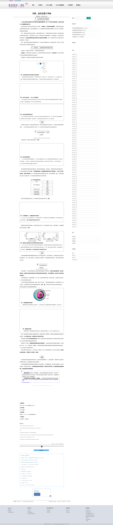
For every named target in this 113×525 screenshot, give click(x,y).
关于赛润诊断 (29, 512)
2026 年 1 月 (74, 69)
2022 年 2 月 (74, 172)
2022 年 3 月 (74, 170)
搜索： (73, 18)
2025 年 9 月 (74, 78)
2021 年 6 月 (74, 189)
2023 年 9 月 (74, 130)
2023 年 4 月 (74, 141)
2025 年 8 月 (74, 80)
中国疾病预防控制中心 (90, 513)
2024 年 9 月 (74, 104)
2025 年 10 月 (74, 76)
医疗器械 (48, 510)
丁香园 (87, 520)
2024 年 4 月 (74, 115)
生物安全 (48, 512)
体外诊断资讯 (88, 519)
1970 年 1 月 (74, 226)
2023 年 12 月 (74, 124)
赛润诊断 (9, 510)
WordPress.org (74, 259)
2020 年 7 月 (74, 213)
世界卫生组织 (88, 512)
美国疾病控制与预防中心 (90, 516)
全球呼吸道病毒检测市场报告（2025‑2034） (80, 28)
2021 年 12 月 (74, 176)
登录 (73, 253)
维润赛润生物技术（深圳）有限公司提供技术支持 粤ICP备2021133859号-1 (56, 524)
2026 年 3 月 (74, 65)
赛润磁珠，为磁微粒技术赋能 (25, 455)
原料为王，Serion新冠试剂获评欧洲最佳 (25, 501)
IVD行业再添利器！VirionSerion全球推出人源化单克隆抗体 (30, 464)
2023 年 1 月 (74, 148)
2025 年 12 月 (74, 71)
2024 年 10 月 (74, 102)
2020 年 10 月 (74, 207)
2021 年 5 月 (74, 191)
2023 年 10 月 (74, 128)
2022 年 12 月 (74, 150)
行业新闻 (73, 243)
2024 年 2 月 (74, 119)
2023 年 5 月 (74, 139)
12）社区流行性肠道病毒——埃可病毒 (26, 480)
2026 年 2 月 (74, 67)
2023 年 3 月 (74, 143)
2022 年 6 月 (74, 163)
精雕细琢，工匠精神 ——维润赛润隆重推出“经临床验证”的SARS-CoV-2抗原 (32, 457)
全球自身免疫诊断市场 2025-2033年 (78, 34)
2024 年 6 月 (74, 111)
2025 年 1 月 (74, 95)
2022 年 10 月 (74, 154)
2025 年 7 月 (74, 82)
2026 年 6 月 (74, 58)
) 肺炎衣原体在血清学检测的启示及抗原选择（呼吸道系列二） (30, 462)
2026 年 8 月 (74, 54)
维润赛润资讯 (88, 510)
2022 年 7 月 (74, 161)
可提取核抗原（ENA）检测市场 (78, 36)
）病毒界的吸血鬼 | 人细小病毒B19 (26, 471)
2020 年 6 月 (74, 215)
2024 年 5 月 (74, 113)
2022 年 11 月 (74, 152)
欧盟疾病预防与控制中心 (90, 515)
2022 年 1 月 (74, 174)
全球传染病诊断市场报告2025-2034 (78, 32)
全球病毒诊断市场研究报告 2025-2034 (79, 30)
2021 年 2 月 (74, 198)
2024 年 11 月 (74, 100)
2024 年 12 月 (74, 98)
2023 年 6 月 (74, 137)
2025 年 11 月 (74, 74)
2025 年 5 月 (74, 87)
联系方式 (68, 510)
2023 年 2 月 (74, 146)
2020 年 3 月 (74, 222)
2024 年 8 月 (74, 106)
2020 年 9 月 (74, 209)
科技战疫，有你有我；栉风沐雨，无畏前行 (61, 501)
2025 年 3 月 (74, 91)
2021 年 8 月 (74, 185)
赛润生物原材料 (11, 512)
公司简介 (29, 510)
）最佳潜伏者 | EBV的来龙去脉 (26, 473)
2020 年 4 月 (74, 220)
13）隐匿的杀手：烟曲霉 (24, 482)
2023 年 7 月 (74, 135)
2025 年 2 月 (74, 93)
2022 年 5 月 (74, 165)
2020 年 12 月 (74, 202)
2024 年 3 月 (74, 117)
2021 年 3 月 (74, 196)
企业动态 (73, 238)
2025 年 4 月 (74, 89)
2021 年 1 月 (74, 200)
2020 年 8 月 (74, 211)
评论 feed (73, 257)
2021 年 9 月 (74, 183)
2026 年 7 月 (74, 56)
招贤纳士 (68, 512)
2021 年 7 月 (74, 187)
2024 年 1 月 (74, 122)
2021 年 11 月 (74, 178)
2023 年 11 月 (74, 126)
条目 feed (73, 255)
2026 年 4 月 (74, 63)
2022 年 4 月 (74, 167)
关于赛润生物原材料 (31, 513)
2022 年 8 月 (74, 159)
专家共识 (73, 236)
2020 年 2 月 (74, 224)
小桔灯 (87, 517)
